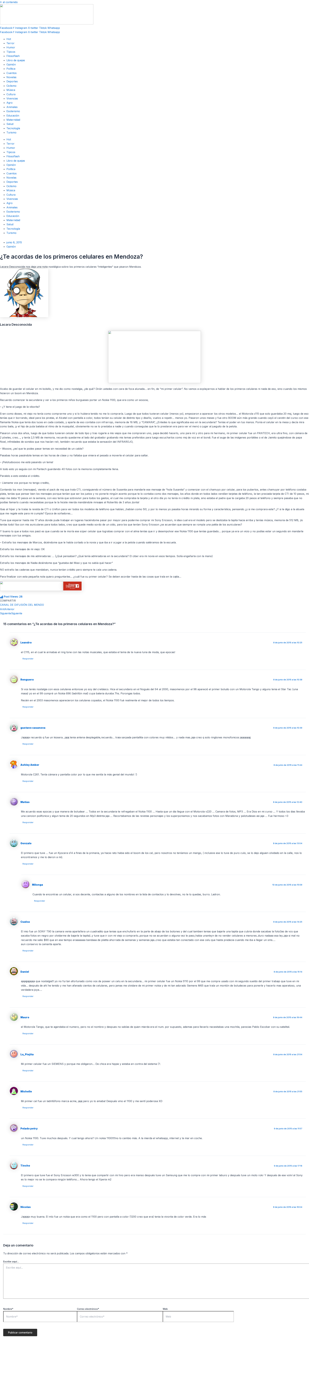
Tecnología (13, 128)
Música (10, 90)
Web (165, 1309)
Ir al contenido (9, 2)
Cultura (10, 94)
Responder (28, 658)
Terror (10, 43)
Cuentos (11, 73)
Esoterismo (13, 111)
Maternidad (13, 119)
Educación (12, 115)
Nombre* (8, 1309)
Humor (10, 47)
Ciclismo (11, 85)
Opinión (11, 64)
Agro (9, 102)
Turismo (11, 132)
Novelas (11, 77)
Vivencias (12, 98)
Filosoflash (13, 56)
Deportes (12, 81)
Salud (9, 124)
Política (10, 68)
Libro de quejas (15, 60)
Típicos (10, 51)
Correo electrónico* (88, 1309)
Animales (12, 107)
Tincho (25, 1165)
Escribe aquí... (11, 1261)
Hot (8, 39)
